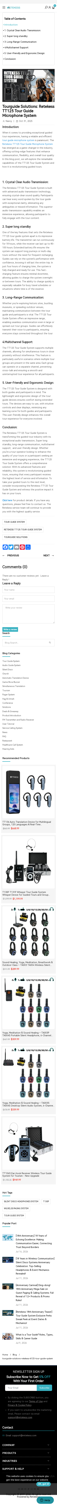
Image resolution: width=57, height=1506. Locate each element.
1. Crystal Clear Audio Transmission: (22, 30)
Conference (7, 703)
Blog (15, 1355)
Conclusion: (10, 59)
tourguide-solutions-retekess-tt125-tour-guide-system (27, 1358)
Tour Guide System (14, 522)
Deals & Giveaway (10, 711)
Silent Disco (7, 670)
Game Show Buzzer (11, 682)
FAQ (4, 736)
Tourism (6, 690)
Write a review (10, 629)
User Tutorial (8, 724)
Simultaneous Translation (13, 686)
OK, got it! (43, 1484)
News (4, 732)
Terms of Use (36, 1401)
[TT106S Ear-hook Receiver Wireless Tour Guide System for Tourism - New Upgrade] (28, 1143)
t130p (46, 1201)
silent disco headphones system (21, 1201)
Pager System (8, 695)
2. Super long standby (16, 36)
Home (5, 1355)
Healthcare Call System (12, 745)
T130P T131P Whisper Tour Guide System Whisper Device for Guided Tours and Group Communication (25, 893)
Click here (7, 500)
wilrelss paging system (16, 1208)
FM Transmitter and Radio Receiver (18, 720)
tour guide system (14, 1216)
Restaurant (7, 741)
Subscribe (44, 1387)
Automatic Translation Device (15, 678)
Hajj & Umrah (8, 699)
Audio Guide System (11, 665)
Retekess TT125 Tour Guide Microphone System (27, 144)
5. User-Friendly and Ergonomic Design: (24, 53)
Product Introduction (11, 715)
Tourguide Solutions (15, 537)
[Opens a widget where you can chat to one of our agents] (45, 1500)
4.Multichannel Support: (16, 47)
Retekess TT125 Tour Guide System (23, 529)
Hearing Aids (8, 749)
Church (5, 674)
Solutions (6, 707)
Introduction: (11, 24)
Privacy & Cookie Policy (20, 1405)
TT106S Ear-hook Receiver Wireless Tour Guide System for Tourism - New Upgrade (27, 1174)
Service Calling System (12, 728)
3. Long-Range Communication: (20, 42)
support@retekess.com (20, 1417)
